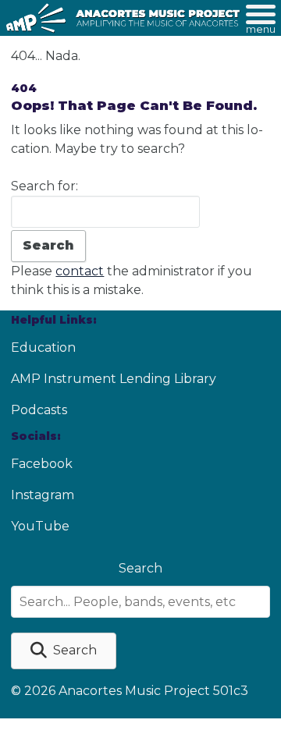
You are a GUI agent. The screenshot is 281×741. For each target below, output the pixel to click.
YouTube (40, 526)
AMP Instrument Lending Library (113, 378)
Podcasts (39, 409)
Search (140, 568)
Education (43, 347)
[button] (63, 651)
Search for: (44, 186)
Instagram (42, 495)
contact (79, 271)
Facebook (42, 463)
